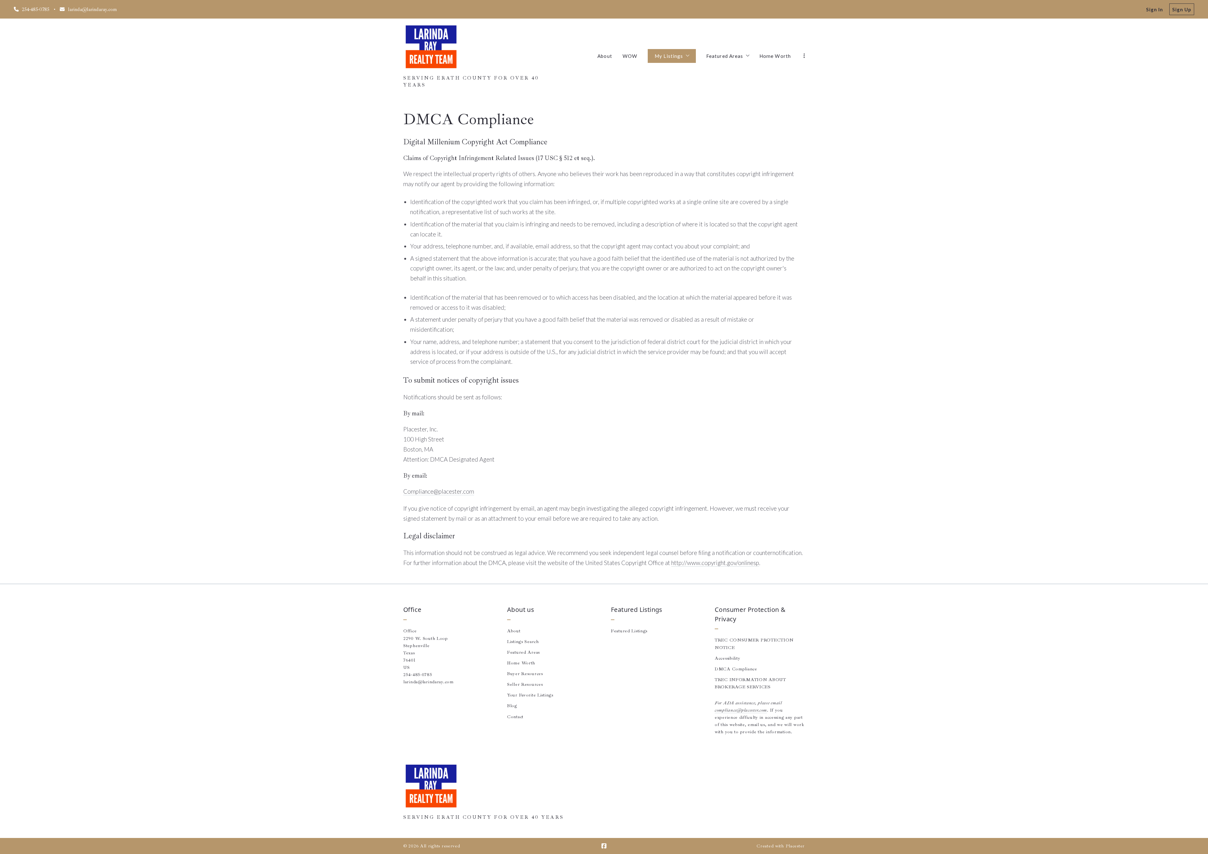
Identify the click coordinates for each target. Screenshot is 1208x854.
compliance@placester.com (741, 710)
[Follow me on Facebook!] (604, 846)
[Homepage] (431, 47)
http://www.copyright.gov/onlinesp (715, 562)
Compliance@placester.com (438, 491)
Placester (795, 846)
